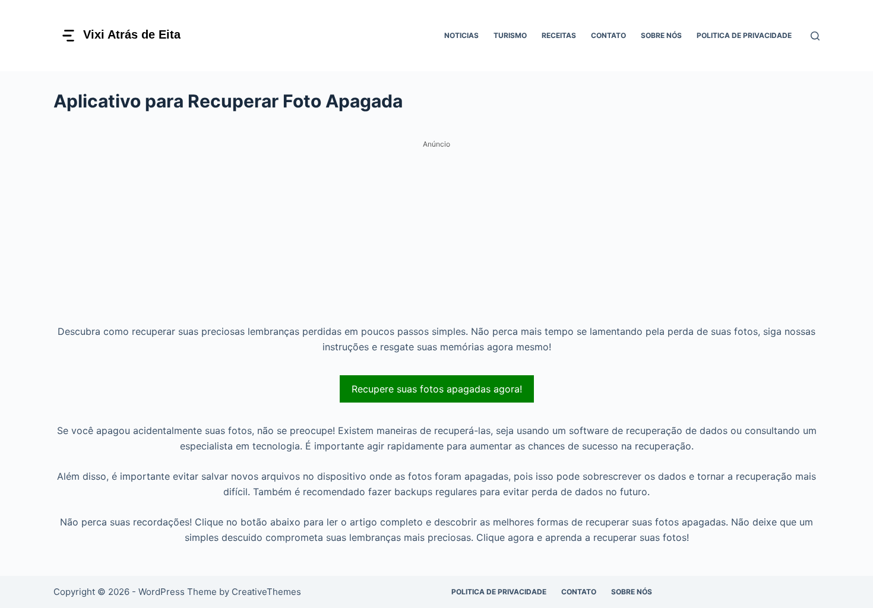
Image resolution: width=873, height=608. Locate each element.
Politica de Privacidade (744, 35)
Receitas (559, 35)
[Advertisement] (436, 236)
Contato (608, 35)
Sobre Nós (661, 35)
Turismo (510, 35)
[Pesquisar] (815, 35)
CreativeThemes (266, 591)
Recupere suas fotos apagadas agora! (437, 389)
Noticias (461, 35)
